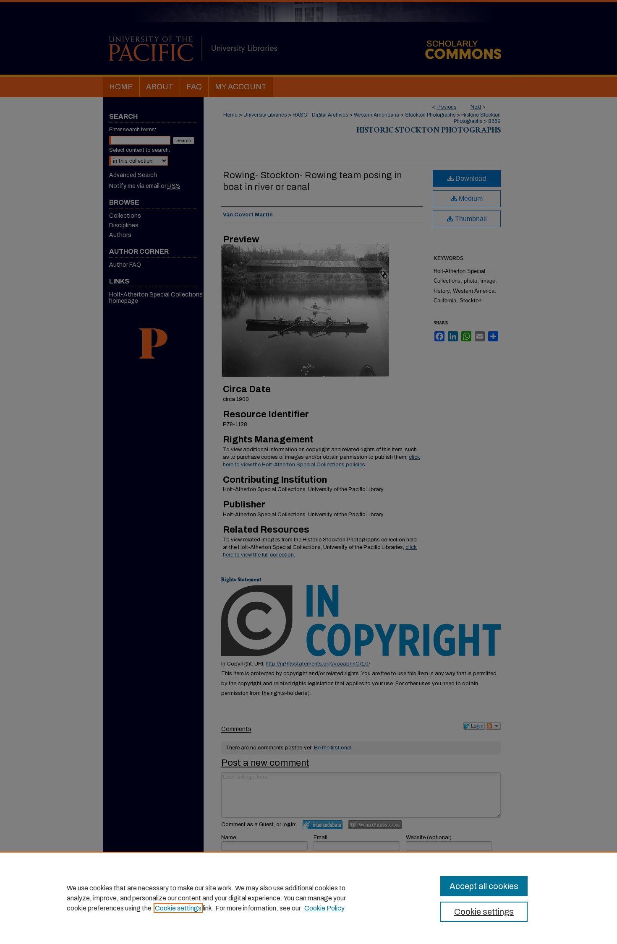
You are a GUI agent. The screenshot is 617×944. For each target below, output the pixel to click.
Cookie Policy (324, 908)
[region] (308, 898)
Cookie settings (178, 908)
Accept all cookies (484, 886)
